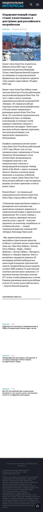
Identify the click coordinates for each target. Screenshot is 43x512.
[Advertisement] (21, 426)
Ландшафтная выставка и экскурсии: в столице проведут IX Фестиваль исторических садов (19, 359)
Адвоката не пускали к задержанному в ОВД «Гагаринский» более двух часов (20, 327)
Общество (5, 29)
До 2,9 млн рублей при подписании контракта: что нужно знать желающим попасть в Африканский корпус (19, 393)
